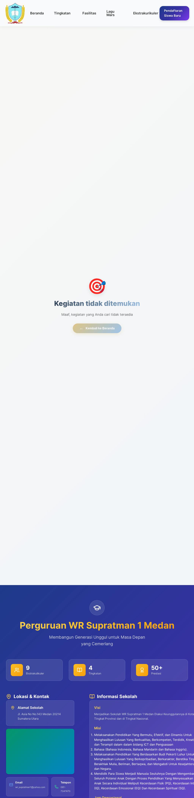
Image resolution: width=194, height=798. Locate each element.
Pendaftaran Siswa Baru (173, 13)
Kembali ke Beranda (97, 328)
